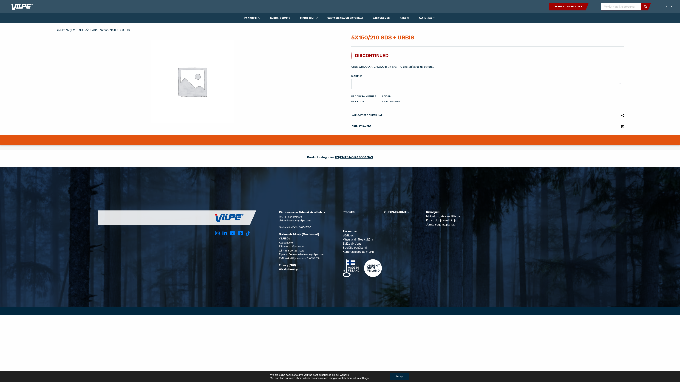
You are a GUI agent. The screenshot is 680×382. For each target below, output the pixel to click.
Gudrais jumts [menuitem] (280, 18)
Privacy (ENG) (287, 265)
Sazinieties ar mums (568, 6)
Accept (399, 376)
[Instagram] (217, 233)
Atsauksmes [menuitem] (381, 18)
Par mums (350, 231)
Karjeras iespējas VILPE (358, 251)
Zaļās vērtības (352, 243)
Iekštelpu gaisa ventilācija (443, 216)
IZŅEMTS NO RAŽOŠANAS (83, 29)
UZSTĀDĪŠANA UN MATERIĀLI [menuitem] (345, 18)
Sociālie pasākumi (355, 247)
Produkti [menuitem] (250, 18)
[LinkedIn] (224, 233)
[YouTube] (232, 233)
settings (364, 378)
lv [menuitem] (666, 6)
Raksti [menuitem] (404, 18)
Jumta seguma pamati (440, 224)
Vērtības (348, 235)
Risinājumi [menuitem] (307, 18)
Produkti (60, 29)
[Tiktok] (247, 233)
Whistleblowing (288, 269)
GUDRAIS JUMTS (396, 212)
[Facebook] (240, 233)
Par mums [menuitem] (425, 18)
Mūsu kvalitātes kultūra (358, 239)
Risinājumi (433, 212)
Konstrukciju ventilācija (441, 220)
